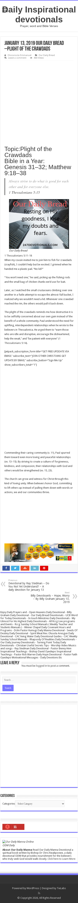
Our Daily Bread (47, 55)
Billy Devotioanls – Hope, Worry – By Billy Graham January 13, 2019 (50, 597)
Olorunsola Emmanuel (19, 55)
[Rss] (39, 893)
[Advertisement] (39, 101)
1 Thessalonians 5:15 (24, 192)
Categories (8, 803)
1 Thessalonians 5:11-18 (18, 255)
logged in (41, 665)
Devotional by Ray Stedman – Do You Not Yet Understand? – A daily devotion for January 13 (28, 585)
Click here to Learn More (61, 858)
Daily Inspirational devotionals (39, 14)
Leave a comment (17, 58)
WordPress (33, 888)
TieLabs (61, 888)
